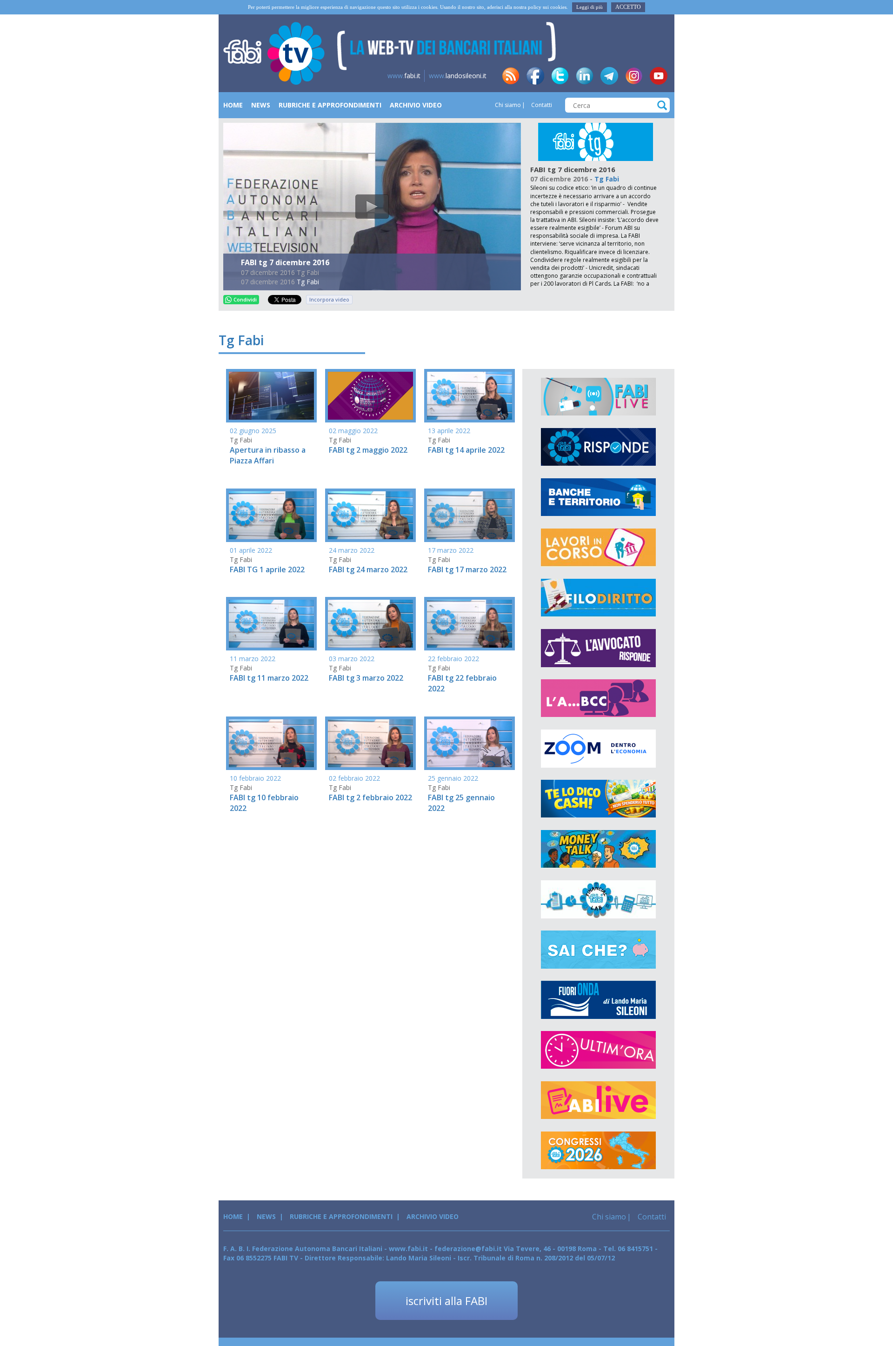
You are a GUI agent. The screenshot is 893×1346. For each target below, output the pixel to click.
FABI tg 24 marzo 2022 (368, 569)
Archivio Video (416, 104)
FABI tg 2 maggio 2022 (368, 450)
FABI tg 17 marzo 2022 (467, 569)
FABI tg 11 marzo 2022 (269, 678)
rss (511, 76)
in (584, 76)
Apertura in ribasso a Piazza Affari (268, 455)
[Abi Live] (598, 1100)
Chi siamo (508, 105)
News (260, 104)
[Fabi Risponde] (598, 447)
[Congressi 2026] (598, 1150)
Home (233, 104)
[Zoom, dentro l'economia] (598, 748)
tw (560, 76)
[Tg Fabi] (595, 141)
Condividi (245, 299)
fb (535, 76)
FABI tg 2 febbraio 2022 (370, 797)
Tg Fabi (308, 281)
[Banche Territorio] (598, 497)
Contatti (541, 105)
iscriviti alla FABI (446, 1300)
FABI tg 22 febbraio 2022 (462, 683)
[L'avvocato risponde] (598, 648)
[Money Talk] (598, 849)
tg (609, 76)
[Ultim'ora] (598, 1050)
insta (634, 76)
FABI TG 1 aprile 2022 (267, 569)
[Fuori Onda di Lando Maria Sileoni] (598, 999)
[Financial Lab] (598, 899)
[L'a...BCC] (598, 698)
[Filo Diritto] (598, 597)
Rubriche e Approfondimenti (330, 104)
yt (658, 76)
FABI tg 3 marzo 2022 (366, 678)
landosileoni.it (457, 75)
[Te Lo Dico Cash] (598, 798)
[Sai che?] (598, 949)
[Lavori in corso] (598, 547)
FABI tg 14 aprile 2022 (466, 450)
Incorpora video (329, 299)
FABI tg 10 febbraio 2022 (264, 802)
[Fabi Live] (598, 396)
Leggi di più (589, 7)
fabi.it (403, 75)
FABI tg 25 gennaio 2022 (461, 802)
